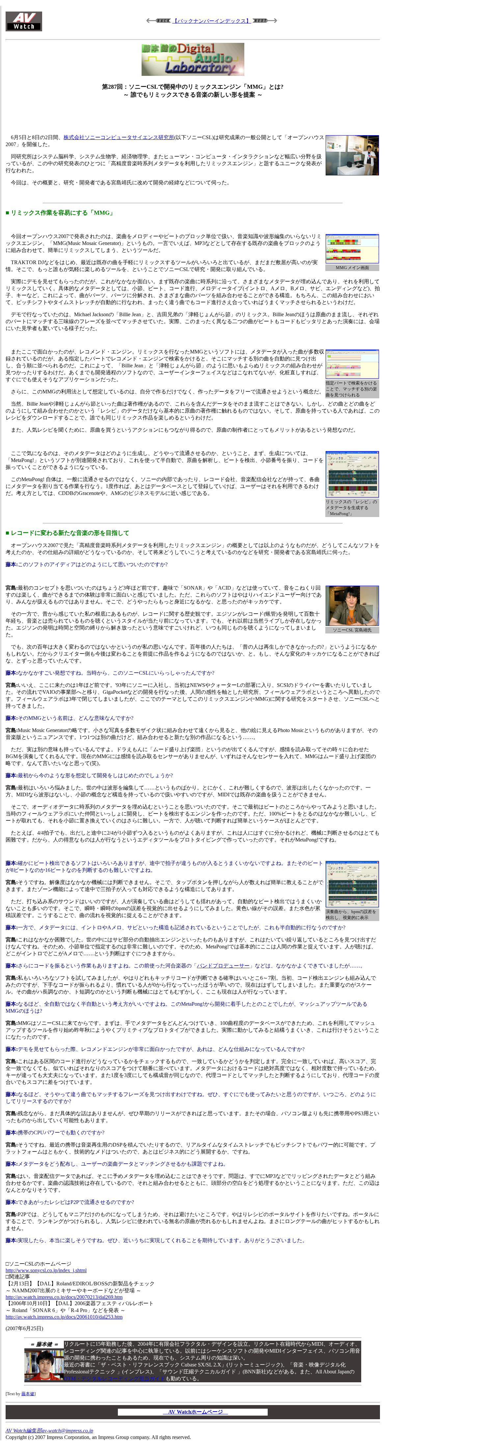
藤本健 (27, 1393)
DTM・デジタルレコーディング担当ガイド (114, 1378)
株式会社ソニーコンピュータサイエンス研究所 (119, 137)
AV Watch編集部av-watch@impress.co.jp (49, 1430)
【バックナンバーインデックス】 (211, 21)
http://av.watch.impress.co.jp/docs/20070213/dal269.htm (64, 1297)
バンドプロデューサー (223, 965)
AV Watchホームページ (195, 1412)
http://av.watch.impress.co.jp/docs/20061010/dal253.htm (64, 1317)
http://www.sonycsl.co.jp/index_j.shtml (46, 1270)
